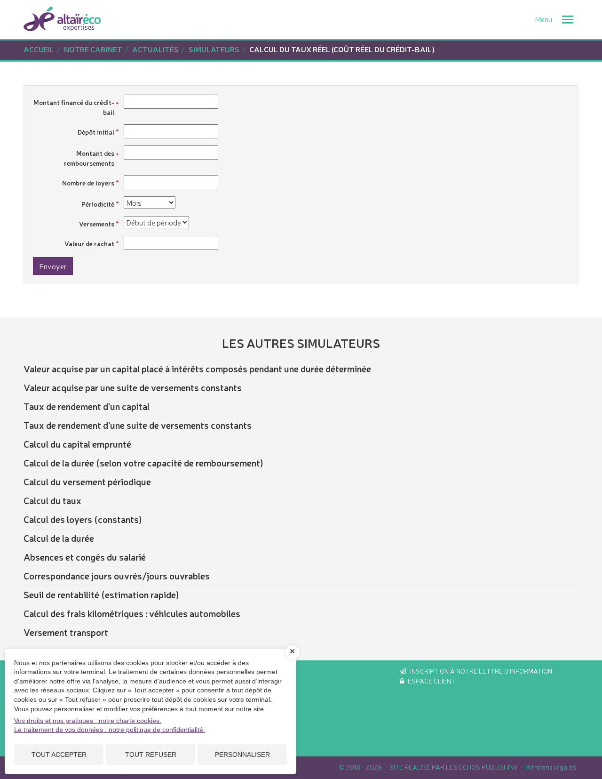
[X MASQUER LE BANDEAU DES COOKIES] (292, 651)
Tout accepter (59, 754)
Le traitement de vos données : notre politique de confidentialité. (109, 729)
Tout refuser (150, 754)
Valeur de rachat (89, 243)
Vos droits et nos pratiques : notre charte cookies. (87, 720)
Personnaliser (242, 754)
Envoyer (53, 266)
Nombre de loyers (88, 182)
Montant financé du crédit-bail (73, 107)
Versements (96, 223)
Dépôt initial (96, 132)
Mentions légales (550, 767)
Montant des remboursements (89, 158)
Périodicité (97, 204)
